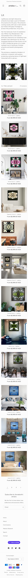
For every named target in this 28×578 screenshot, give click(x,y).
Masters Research (8, 528)
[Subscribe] (23, 507)
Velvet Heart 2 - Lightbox (14, 115)
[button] (3, 6)
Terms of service (10, 574)
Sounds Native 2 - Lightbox (13, 379)
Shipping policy (19, 574)
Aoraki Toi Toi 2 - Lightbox (14, 445)
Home (5, 517)
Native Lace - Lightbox (14, 346)
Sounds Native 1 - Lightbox (13, 313)
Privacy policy (20, 572)
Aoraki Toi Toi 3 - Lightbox (14, 478)
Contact (5, 536)
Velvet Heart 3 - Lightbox (14, 181)
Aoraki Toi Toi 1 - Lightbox (14, 412)
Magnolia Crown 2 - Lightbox (14, 214)
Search (5, 532)
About (5, 521)
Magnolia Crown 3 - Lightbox (14, 280)
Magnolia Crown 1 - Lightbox (14, 247)
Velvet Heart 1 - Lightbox (14, 148)
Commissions (7, 525)
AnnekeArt (13, 570)
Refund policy (12, 572)
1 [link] (7, 487)
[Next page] (20, 487)
